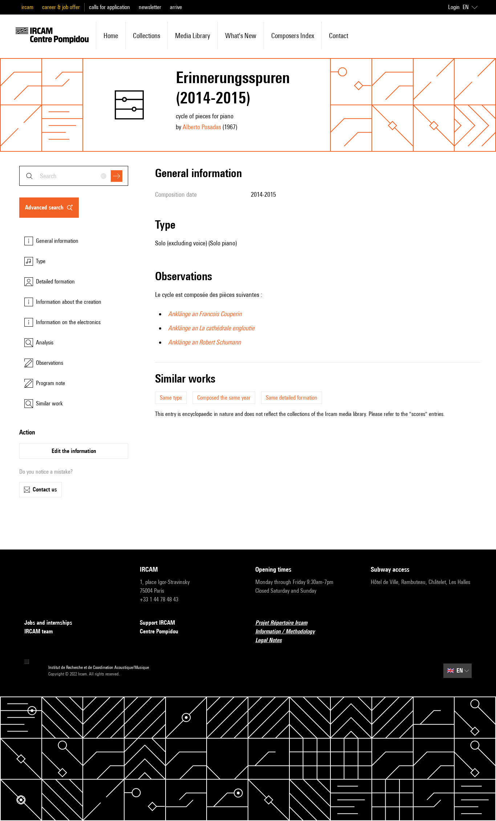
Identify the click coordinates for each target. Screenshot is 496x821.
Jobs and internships (48, 622)
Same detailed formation (291, 397)
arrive (176, 7)
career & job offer (61, 7)
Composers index (292, 36)
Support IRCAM (157, 622)
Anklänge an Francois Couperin (204, 314)
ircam (27, 7)
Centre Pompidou (159, 631)
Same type (171, 397)
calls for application (109, 7)
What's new (240, 36)
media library (192, 36)
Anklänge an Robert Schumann (204, 342)
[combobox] (73, 176)
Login (454, 7)
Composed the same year (224, 397)
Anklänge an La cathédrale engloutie (211, 328)
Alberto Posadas (202, 127)
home (110, 36)
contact (338, 36)
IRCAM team (38, 631)
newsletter (150, 7)
